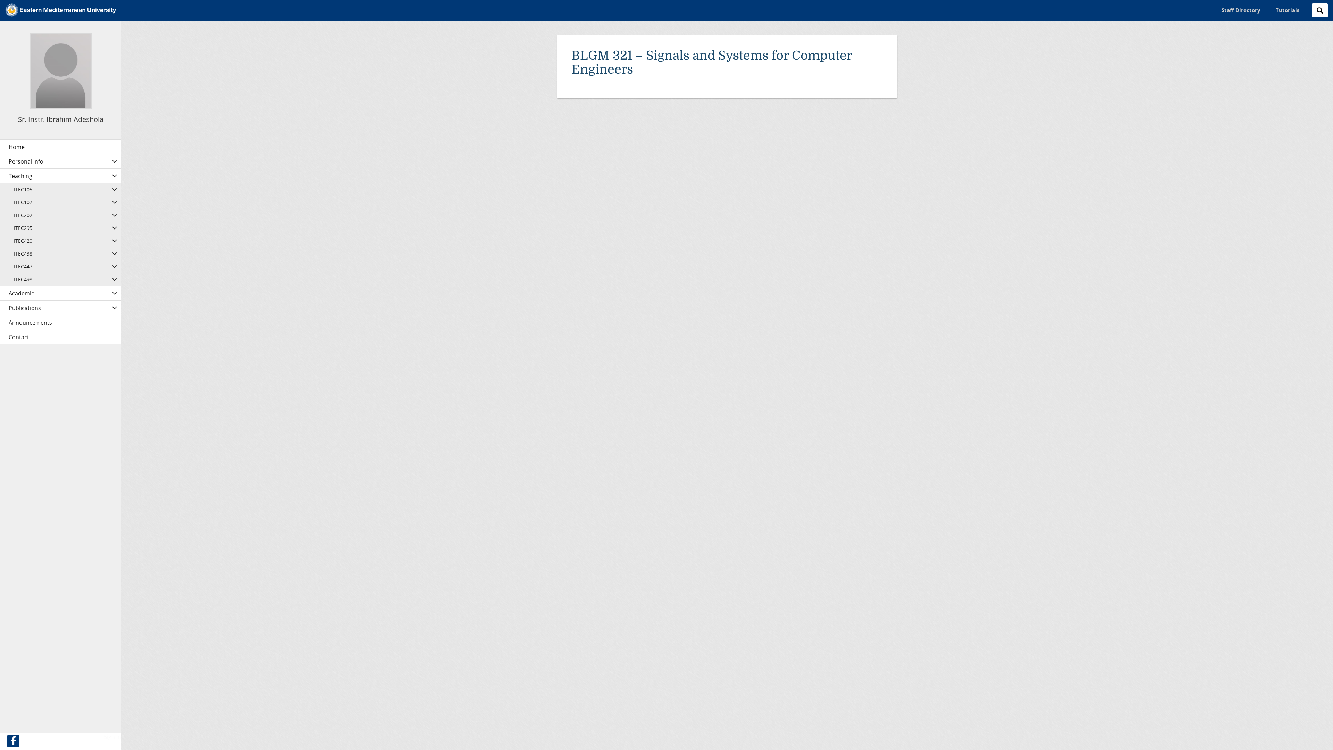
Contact (19, 337)
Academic (21, 293)
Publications (25, 308)
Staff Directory (1241, 10)
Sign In (112, 737)
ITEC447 (23, 266)
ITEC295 (23, 228)
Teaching (20, 176)
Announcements (30, 322)
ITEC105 (23, 189)
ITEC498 (23, 279)
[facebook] (13, 741)
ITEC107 (23, 202)
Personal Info (26, 161)
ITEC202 (23, 215)
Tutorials (1287, 10)
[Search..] (1320, 10)
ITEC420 (23, 241)
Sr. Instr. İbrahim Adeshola (60, 119)
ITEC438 (23, 253)
